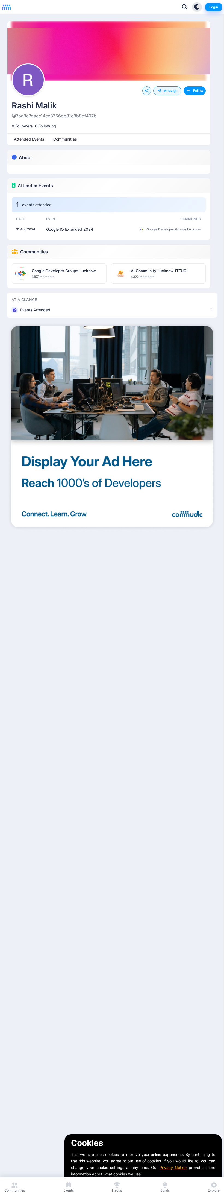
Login (213, 7)
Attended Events (35, 185)
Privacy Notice (173, 1167)
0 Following (45, 126)
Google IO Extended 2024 (69, 229)
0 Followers (22, 126)
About (25, 157)
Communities (34, 251)
